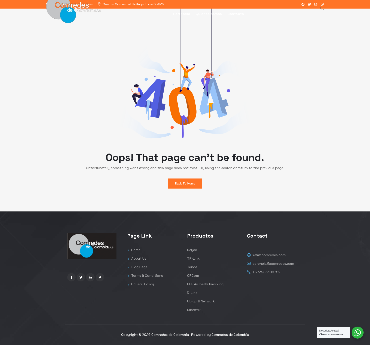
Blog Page (139, 267)
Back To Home (185, 183)
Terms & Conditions (146, 275)
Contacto (235, 14)
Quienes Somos (209, 14)
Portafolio (181, 14)
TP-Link (193, 258)
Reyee (192, 250)
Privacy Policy (142, 284)
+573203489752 (266, 272)
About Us (138, 258)
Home (135, 250)
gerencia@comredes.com (273, 263)
